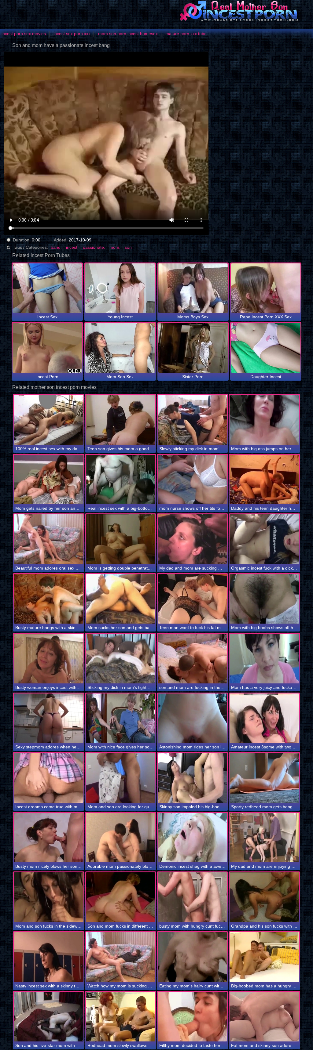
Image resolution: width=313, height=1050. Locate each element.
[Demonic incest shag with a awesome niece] (192, 838)
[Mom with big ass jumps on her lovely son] (264, 420)
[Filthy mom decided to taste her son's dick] (192, 1017)
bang (56, 247)
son (128, 247)
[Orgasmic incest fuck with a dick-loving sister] (264, 539)
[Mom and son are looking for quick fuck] (120, 778)
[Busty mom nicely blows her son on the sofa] (48, 838)
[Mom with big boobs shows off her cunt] (264, 599)
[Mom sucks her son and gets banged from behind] (120, 599)
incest (71, 247)
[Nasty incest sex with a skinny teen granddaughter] (48, 957)
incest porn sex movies (24, 33)
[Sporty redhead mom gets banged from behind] (264, 778)
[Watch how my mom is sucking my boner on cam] (120, 957)
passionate (93, 247)
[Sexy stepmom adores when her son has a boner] (48, 718)
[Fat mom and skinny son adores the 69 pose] (264, 1017)
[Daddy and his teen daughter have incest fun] (264, 480)
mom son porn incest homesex (128, 33)
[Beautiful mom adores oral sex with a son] (48, 539)
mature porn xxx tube (186, 33)
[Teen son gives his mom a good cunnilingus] (120, 420)
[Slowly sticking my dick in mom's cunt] (192, 420)
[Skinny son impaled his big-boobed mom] (192, 778)
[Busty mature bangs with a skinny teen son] (48, 599)
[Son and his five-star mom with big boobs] (48, 1017)
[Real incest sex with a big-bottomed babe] (120, 480)
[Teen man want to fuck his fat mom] (192, 599)
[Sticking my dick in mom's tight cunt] (120, 658)
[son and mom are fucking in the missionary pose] (192, 658)
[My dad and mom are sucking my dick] (192, 539)
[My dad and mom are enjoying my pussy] (264, 838)
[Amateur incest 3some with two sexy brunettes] (264, 718)
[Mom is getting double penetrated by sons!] (120, 539)
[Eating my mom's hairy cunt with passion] (192, 957)
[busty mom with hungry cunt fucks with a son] (192, 897)
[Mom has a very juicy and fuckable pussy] (264, 658)
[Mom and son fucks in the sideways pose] (48, 897)
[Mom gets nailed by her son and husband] (48, 480)
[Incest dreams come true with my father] (48, 778)
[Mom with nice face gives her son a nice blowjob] (120, 718)
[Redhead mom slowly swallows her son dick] (120, 1017)
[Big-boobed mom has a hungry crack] (264, 957)
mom (114, 247)
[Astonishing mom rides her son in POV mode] (192, 718)
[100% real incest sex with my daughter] (48, 420)
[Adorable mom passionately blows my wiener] (120, 838)
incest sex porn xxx (71, 33)
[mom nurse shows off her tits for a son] (192, 480)
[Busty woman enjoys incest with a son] (48, 658)
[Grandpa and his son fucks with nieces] (264, 897)
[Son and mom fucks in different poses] (120, 897)
